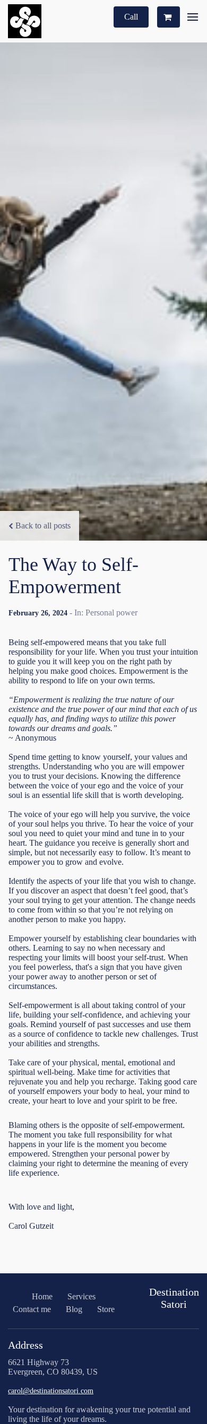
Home (42, 1296)
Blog (74, 1309)
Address (25, 1345)
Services (81, 1296)
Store (106, 1309)
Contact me (32, 1309)
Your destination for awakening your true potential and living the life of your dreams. (99, 1414)
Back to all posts (43, 525)
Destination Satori (174, 1298)
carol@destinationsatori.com (50, 1391)
